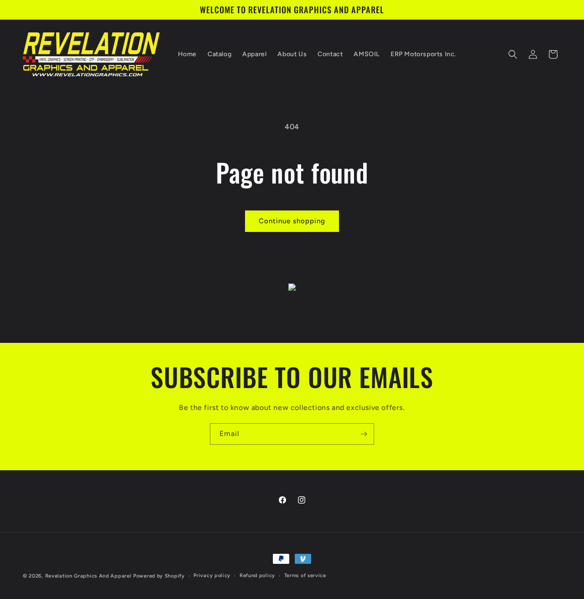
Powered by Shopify (159, 576)
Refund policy (257, 575)
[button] (513, 54)
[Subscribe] (364, 434)
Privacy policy (211, 575)
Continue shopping (292, 221)
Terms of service (305, 575)
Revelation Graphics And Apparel (88, 576)
